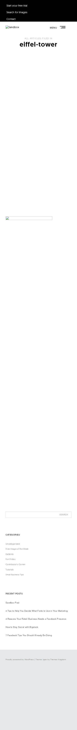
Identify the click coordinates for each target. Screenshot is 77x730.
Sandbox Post (12, 602)
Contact (11, 19)
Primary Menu (63, 27)
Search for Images (17, 12)
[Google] (38, 719)
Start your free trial (17, 5)
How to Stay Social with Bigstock (22, 626)
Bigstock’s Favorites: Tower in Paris (31, 134)
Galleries (10, 554)
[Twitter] (38, 688)
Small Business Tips (15, 574)
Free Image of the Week (17, 549)
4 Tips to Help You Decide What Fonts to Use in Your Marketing (37, 610)
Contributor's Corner (15, 564)
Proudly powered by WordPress (20, 659)
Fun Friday (11, 559)
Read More (13, 174)
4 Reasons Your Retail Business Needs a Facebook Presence (36, 618)
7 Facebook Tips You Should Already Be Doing (29, 635)
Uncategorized (17, 125)
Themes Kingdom (58, 659)
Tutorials (10, 569)
